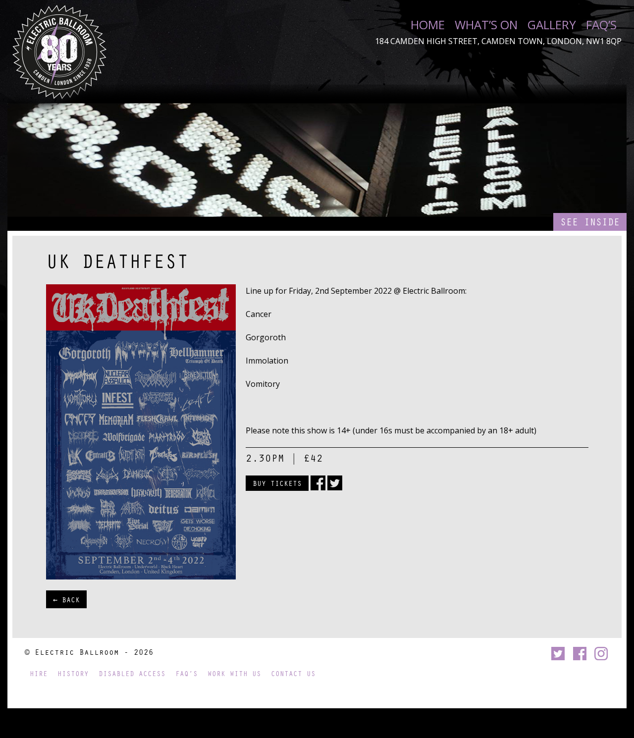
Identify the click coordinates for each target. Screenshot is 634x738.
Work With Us (234, 673)
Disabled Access (132, 673)
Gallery (552, 24)
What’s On (486, 24)
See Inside (590, 221)
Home (428, 24)
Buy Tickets (277, 483)
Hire (39, 673)
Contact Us (293, 673)
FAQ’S (601, 24)
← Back (66, 599)
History (73, 673)
